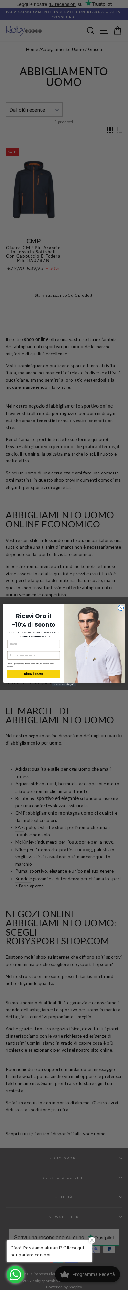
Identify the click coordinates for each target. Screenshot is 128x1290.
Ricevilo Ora (33, 674)
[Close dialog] (121, 608)
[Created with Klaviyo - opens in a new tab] (64, 684)
